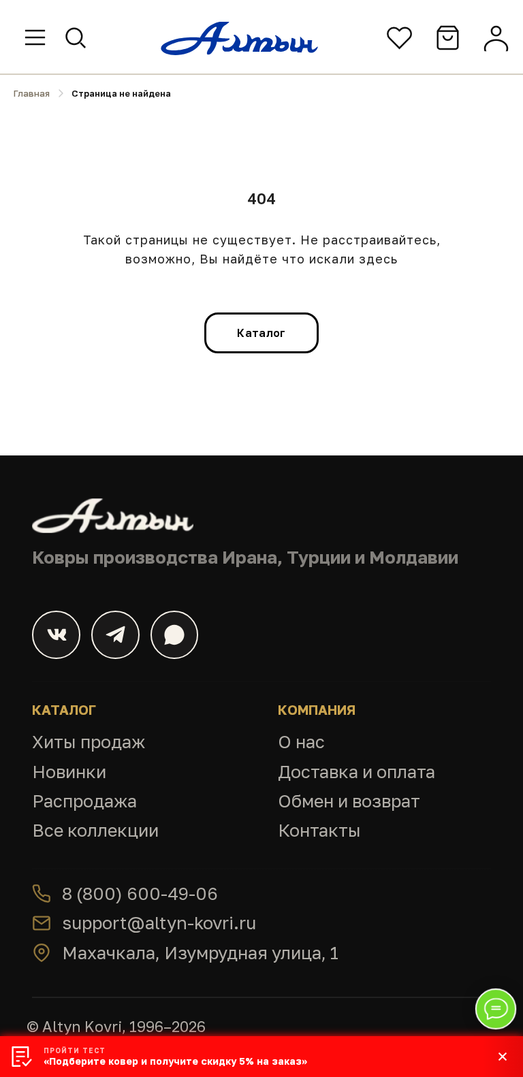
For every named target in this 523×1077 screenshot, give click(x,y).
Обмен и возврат (349, 800)
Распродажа (84, 800)
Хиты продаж (88, 741)
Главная (32, 93)
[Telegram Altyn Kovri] (115, 635)
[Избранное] (399, 38)
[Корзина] (448, 38)
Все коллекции (95, 830)
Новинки (69, 771)
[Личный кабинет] (496, 38)
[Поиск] (75, 37)
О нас (301, 741)
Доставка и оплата (356, 771)
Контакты (319, 830)
